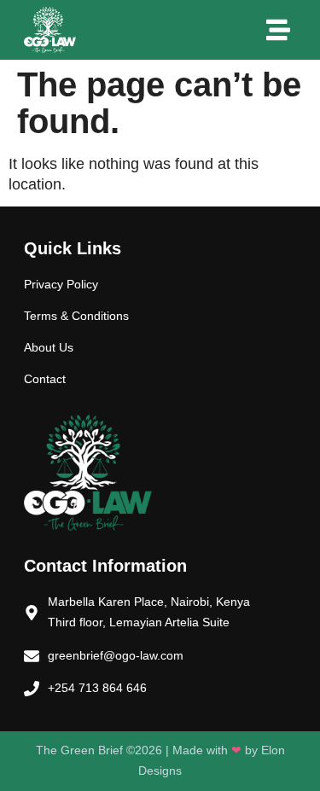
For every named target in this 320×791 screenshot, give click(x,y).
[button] (278, 30)
